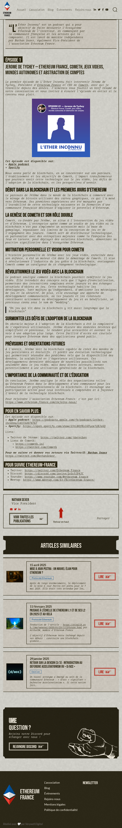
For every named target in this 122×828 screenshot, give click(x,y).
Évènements (64, 9)
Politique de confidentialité (61, 810)
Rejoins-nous (83, 9)
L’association (36, 9)
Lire (101, 576)
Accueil (21, 9)
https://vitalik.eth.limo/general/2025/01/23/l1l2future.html (58, 626)
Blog (51, 9)
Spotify (14, 167)
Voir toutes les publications (24, 519)
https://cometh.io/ (30, 443)
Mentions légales (54, 804)
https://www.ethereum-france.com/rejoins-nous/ (41, 402)
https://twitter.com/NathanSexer (30, 455)
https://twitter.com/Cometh (36, 447)
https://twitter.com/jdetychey (64, 437)
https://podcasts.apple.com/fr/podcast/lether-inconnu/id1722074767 (54, 421)
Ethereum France (49, 85)
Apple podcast (19, 164)
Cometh (83, 85)
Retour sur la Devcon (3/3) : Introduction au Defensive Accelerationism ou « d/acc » (56, 664)
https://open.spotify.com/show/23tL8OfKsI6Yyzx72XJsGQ (64, 426)
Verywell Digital (34, 824)
